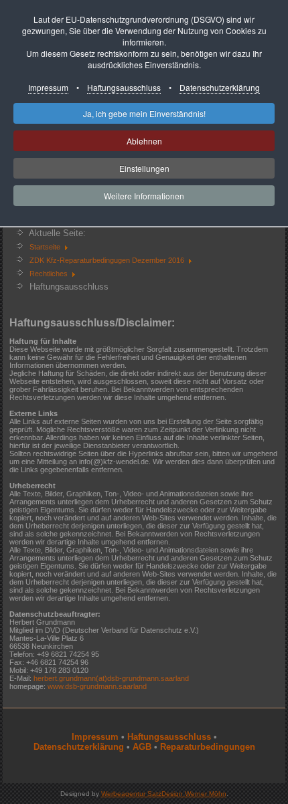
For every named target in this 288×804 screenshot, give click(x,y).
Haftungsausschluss (124, 87)
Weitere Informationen (144, 195)
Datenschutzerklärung (219, 87)
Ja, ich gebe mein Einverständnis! (144, 113)
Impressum (48, 87)
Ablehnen (144, 140)
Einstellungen (144, 168)
